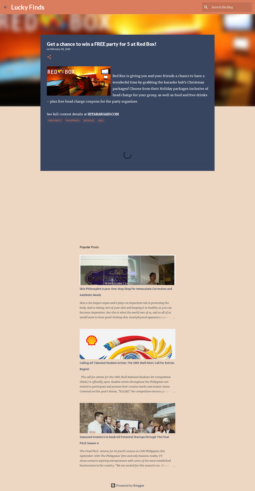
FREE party (54, 120)
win (100, 120)
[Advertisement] (127, 205)
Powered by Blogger (130, 485)
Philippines (72, 120)
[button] (49, 57)
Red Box (89, 120)
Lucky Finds (27, 7)
